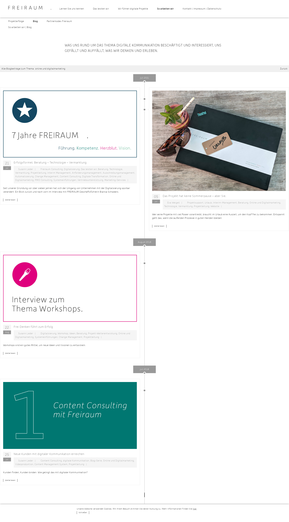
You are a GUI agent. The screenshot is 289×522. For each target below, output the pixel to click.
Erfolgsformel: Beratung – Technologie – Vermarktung (50, 162)
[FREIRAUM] (29, 7)
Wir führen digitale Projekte (133, 9)
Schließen (83, 513)
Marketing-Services (115, 180)
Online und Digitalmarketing (265, 202)
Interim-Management (225, 202)
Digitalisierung (72, 169)
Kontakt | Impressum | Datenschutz (202, 9)
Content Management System (51, 464)
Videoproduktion (24, 464)
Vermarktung (22, 173)
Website (215, 206)
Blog (35, 21)
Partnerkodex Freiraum (59, 21)
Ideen (72, 333)
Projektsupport (195, 202)
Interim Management (59, 173)
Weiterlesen (10, 200)
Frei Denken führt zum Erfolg (33, 326)
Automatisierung (24, 176)
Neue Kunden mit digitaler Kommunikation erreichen (49, 454)
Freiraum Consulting (52, 169)
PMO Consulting (43, 180)
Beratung (103, 169)
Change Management (47, 176)
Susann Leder (25, 169)
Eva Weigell (173, 202)
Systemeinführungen (65, 180)
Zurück (283, 69)
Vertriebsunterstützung (90, 180)
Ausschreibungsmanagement (119, 173)
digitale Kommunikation (76, 460)
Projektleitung (38, 173)
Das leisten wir (101, 9)
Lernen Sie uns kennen (71, 9)
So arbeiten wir (165, 9)
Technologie (115, 169)
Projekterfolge (16, 21)
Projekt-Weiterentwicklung (102, 333)
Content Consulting (70, 176)
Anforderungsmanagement (87, 173)
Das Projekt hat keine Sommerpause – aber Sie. (194, 196)
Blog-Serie (96, 460)
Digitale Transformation (95, 176)
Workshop (63, 333)
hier (195, 509)
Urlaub (208, 202)
